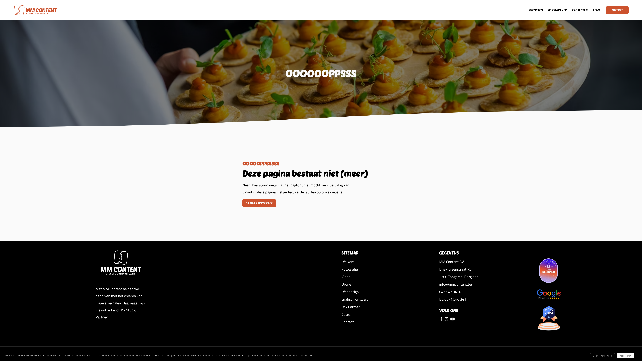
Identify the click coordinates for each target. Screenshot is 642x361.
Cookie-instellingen (602, 355)
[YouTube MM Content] (452, 319)
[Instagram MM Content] (446, 319)
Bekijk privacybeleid (302, 355)
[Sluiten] (638, 355)
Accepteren (625, 355)
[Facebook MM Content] (441, 319)
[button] (458, 261)
